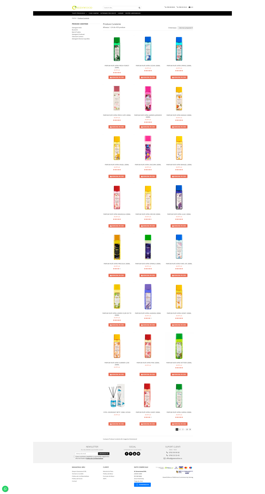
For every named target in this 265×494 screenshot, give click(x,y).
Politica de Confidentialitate (94, 458)
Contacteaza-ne (144, 484)
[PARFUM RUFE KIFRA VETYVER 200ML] (179, 346)
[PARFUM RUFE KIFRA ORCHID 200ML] (148, 197)
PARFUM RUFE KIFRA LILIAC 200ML (179, 214)
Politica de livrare (77, 479)
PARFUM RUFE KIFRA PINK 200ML (148, 363)
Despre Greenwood (132, 13)
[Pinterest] (130, 454)
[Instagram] (138, 454)
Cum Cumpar (94, 13)
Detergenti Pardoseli (78, 34)
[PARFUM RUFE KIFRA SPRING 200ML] (179, 49)
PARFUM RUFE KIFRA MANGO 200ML (179, 115)
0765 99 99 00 (174, 452)
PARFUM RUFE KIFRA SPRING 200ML (179, 66)
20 (187, 429)
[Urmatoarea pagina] (190, 429)
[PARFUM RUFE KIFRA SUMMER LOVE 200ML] (116, 346)
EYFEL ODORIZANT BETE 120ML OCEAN (117, 412)
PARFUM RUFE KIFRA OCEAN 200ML (148, 66)
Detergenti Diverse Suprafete (81, 39)
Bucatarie (75, 30)
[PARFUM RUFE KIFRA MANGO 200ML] (179, 98)
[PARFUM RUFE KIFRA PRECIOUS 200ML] (116, 247)
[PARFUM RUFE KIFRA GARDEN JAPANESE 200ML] (148, 98)
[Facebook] (126, 454)
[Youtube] (134, 454)
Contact (74, 481)
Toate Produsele (79, 13)
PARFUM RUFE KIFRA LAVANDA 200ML (148, 313)
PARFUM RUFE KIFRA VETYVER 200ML (179, 363)
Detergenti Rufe (77, 28)
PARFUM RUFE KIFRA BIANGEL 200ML (179, 165)
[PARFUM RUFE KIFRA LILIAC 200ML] (179, 197)
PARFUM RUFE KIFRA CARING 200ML (179, 412)
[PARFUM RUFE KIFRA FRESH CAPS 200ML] (116, 98)
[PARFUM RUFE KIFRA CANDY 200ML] (148, 395)
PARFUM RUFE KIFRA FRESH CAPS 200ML (117, 115)
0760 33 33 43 (174, 455)
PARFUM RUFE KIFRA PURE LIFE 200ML (179, 264)
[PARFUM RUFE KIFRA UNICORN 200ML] (148, 148)
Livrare (120, 13)
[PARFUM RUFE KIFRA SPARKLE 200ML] (148, 247)
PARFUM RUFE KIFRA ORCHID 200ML (148, 214)
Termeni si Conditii (77, 474)
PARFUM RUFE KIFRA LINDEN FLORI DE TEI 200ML (116, 314)
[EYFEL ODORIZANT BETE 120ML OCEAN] (116, 395)
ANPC (105, 479)
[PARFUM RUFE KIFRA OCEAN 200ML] (148, 49)
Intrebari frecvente (108, 13)
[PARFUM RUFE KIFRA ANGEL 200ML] (116, 148)
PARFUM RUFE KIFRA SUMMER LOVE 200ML (117, 364)
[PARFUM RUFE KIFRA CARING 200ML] (179, 395)
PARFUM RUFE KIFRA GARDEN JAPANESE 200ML (148, 116)
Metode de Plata (108, 471)
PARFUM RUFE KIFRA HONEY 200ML (179, 313)
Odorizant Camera (77, 36)
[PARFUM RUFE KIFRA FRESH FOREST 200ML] (116, 49)
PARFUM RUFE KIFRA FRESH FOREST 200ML (117, 67)
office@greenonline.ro (174, 458)
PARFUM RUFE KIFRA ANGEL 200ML (117, 165)
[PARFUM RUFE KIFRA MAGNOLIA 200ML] (116, 197)
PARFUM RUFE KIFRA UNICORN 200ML (148, 165)
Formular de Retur (108, 476)
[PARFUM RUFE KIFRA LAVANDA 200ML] (148, 296)
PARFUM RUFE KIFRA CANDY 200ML (148, 412)
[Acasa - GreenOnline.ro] (82, 8)
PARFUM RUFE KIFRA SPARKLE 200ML (148, 264)
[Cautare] (139, 7)
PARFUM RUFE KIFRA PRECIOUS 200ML (117, 264)
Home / (74, 18)
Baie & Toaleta (76, 32)
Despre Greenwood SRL (79, 471)
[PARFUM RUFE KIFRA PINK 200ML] (148, 346)
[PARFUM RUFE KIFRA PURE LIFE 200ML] (179, 247)
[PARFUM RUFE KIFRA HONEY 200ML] (179, 296)
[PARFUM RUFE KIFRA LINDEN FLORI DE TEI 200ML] (116, 296)
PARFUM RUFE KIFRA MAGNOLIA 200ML (117, 214)
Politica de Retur (108, 474)
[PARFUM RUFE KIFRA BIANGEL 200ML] (179, 148)
